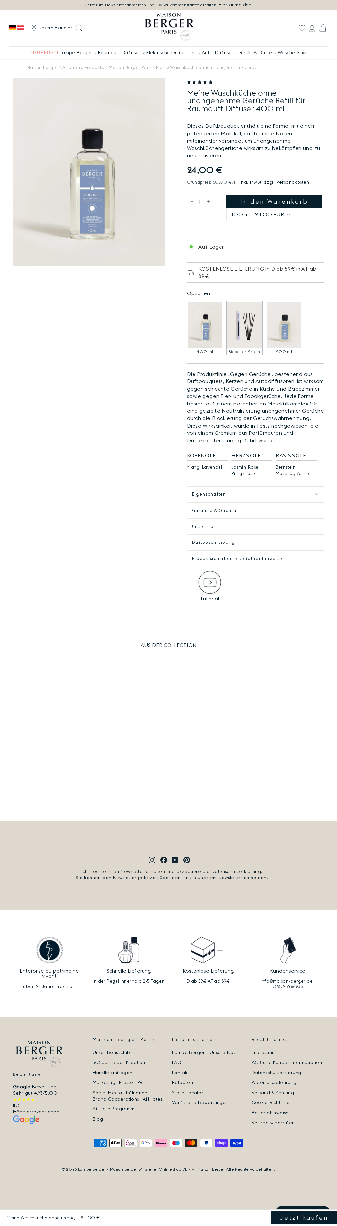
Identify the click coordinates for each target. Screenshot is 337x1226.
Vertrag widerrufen (273, 1123)
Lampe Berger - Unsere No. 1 (205, 1052)
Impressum (263, 1052)
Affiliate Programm (114, 1109)
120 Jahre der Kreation (119, 1062)
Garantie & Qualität (215, 510)
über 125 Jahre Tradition (49, 986)
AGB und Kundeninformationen (287, 1062)
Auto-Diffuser (218, 52)
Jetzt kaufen (304, 1217)
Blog (98, 1119)
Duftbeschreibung (213, 542)
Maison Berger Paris (130, 67)
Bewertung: (35, 1087)
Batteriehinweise (270, 1113)
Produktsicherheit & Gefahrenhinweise (237, 558)
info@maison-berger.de (287, 981)
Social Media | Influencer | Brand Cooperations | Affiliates (127, 1096)
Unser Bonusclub (111, 1052)
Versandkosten (292, 182)
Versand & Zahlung (273, 1093)
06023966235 (287, 986)
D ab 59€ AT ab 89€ (208, 981)
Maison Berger (42, 67)
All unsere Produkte (83, 67)
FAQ (176, 1062)
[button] (200, 82)
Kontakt (180, 1072)
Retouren (182, 1082)
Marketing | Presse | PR (118, 1082)
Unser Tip (203, 526)
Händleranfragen (113, 1072)
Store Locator (187, 1093)
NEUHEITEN (44, 52)
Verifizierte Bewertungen (200, 1102)
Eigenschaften (209, 494)
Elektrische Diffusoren (171, 52)
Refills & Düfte (256, 52)
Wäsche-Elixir (292, 52)
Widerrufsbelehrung (274, 1082)
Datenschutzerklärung (276, 1072)
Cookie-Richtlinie (271, 1102)
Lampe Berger (76, 52)
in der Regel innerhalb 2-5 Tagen (129, 981)
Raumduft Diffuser (120, 52)
